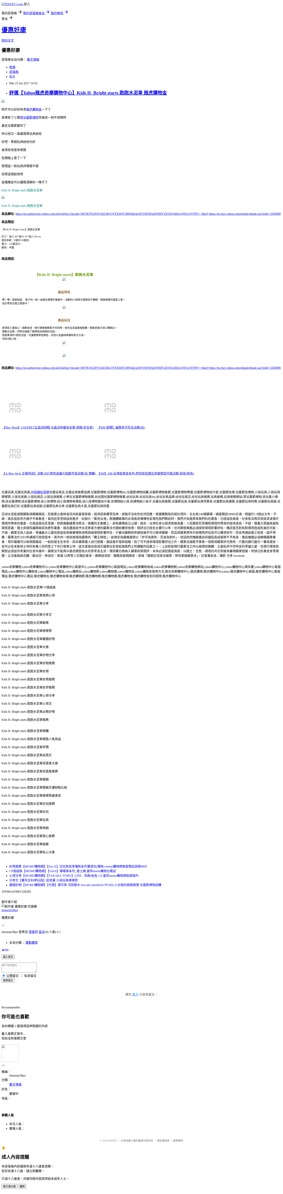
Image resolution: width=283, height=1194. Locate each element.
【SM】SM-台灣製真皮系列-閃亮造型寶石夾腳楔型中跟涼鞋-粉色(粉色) (145, 473)
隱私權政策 (163, 1140)
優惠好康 (14, 29)
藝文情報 (33, 59)
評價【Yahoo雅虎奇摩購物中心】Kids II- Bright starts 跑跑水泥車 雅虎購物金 (88, 92)
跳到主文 (8, 40)
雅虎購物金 (34, 109)
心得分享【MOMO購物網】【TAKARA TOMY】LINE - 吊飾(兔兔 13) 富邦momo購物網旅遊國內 (73, 875)
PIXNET (112, 1140)
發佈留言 (8, 980)
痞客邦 (33, 932)
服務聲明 (178, 1140)
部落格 (13, 72)
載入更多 (8, 956)
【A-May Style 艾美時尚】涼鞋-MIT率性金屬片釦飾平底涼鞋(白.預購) (49, 473)
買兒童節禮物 (29, 117)
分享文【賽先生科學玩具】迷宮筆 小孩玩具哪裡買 (43, 880)
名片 (12, 76)
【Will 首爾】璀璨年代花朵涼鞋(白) (121, 427)
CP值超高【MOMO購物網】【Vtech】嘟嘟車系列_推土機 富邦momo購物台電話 (62, 871)
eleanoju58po (10, 910)
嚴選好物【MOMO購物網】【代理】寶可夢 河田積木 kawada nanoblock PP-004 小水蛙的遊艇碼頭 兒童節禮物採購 (85, 885)
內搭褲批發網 (40, 492)
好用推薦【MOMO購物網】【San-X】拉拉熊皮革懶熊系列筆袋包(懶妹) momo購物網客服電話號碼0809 (78, 866)
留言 (42, 932)
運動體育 (31, 942)
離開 (22, 1186)
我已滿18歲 (9, 1186)
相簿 (12, 67)
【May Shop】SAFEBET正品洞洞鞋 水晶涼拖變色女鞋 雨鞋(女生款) (48, 427)
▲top (5, 949)
